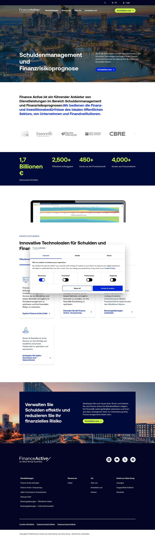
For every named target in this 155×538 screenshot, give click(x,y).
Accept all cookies (107, 288)
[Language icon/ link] (112, 2)
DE (116, 3)
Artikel (70, 483)
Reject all (77, 288)
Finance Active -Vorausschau (31, 487)
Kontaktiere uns (96, 487)
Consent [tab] (46, 255)
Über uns (94, 483)
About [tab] (109, 255)
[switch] (66, 280)
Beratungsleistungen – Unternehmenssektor (37, 506)
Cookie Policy (109, 268)
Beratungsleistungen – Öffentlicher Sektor (36, 501)
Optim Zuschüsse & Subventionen (33, 492)
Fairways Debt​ (25, 497)
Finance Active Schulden (29, 483)
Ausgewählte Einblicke (124, 487)
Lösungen (120, 483)
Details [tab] (77, 255)
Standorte (120, 492)
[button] (29, 261)
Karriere (94, 492)
